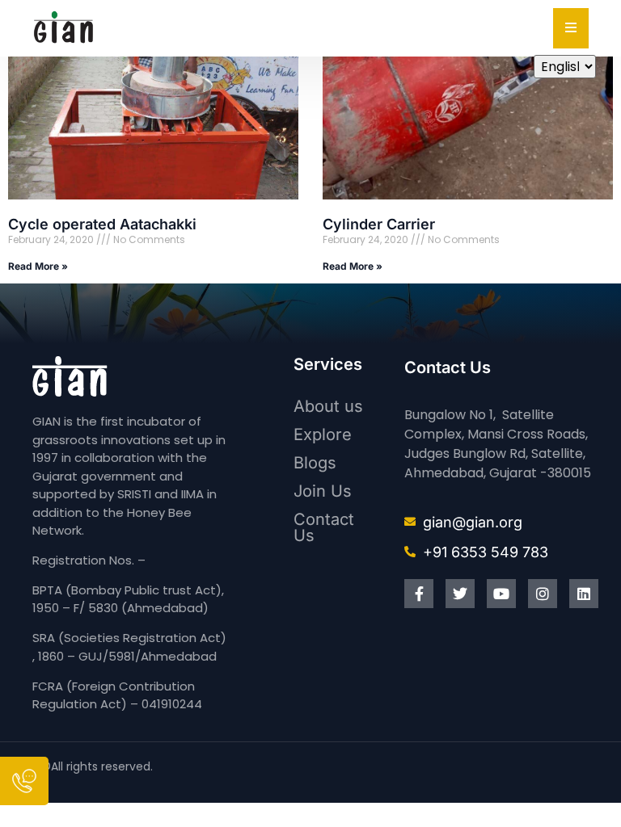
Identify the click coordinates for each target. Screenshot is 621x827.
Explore (323, 434)
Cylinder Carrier (379, 224)
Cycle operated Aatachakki (102, 224)
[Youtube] (501, 593)
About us (328, 406)
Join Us (323, 491)
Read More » (38, 266)
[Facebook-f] (418, 593)
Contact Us (324, 527)
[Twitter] (460, 593)
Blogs (315, 462)
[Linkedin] (583, 593)
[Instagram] (542, 593)
